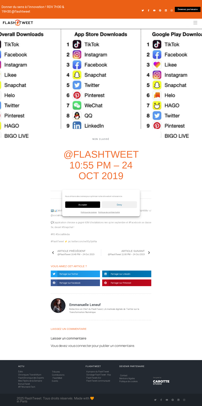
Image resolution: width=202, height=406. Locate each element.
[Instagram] (172, 10)
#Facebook (135, 222)
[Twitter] (143, 10)
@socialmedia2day (60, 215)
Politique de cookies (89, 212)
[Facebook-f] (148, 10)
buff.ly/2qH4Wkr (140, 210)
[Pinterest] (160, 10)
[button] (75, 274)
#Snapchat (67, 227)
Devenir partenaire (131, 366)
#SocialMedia (63, 234)
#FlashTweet (57, 241)
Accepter (82, 204)
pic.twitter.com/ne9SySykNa (82, 241)
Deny (119, 204)
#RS (53, 234)
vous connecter (79, 345)
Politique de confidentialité (109, 212)
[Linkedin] (166, 10)
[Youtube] (154, 10)
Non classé (101, 139)
